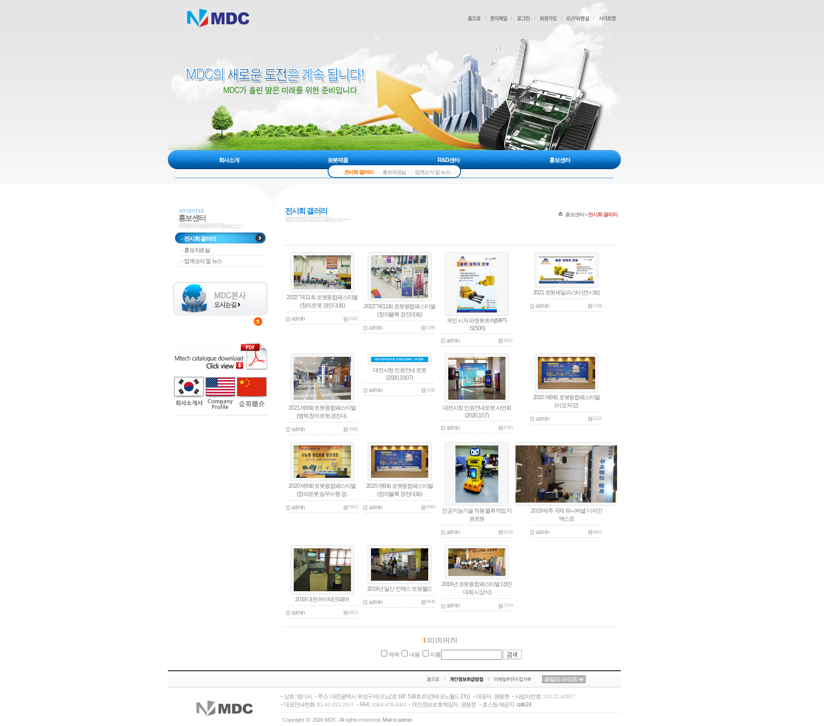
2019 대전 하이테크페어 (322, 599)
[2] (430, 640)
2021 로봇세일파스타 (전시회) (566, 292)
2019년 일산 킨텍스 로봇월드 (400, 588)
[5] (454, 640)
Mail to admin (397, 720)
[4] (447, 640)
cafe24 (524, 704)
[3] (439, 640)
